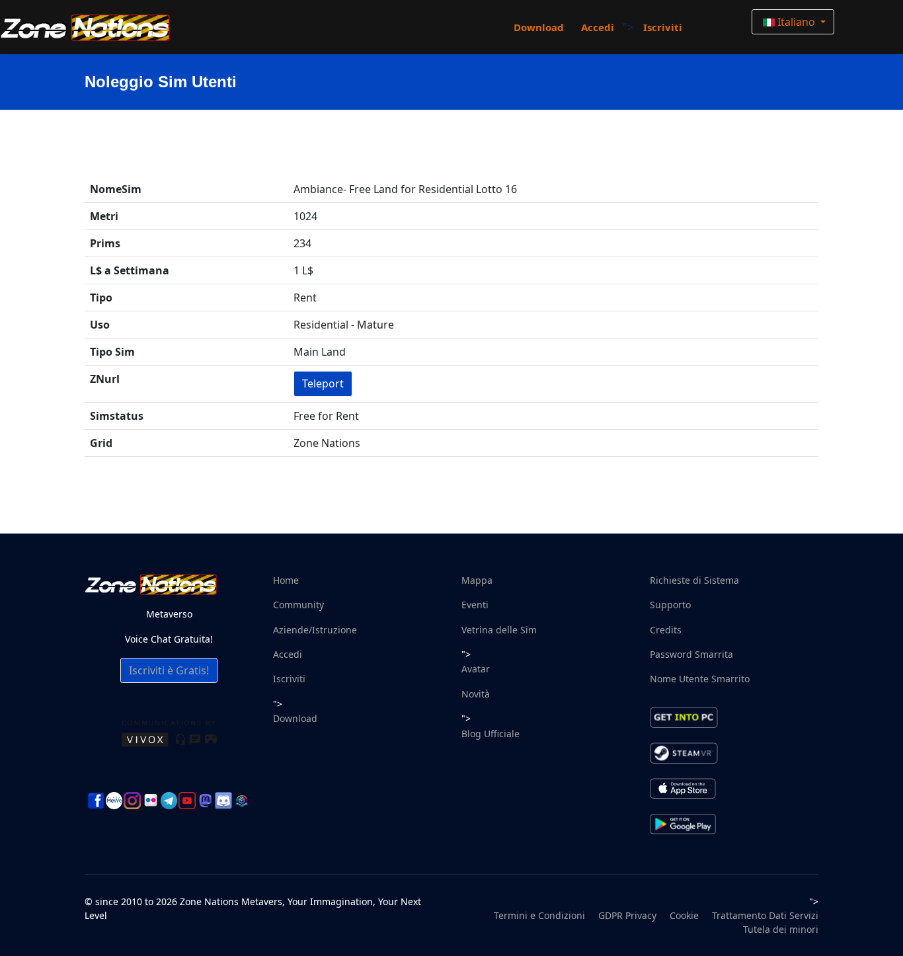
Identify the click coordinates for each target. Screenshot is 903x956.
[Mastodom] (205, 800)
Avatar (475, 668)
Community (298, 604)
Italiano (796, 22)
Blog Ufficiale (490, 733)
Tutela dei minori (780, 929)
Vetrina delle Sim (499, 629)
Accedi (597, 27)
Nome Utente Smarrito (700, 678)
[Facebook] (95, 800)
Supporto (670, 604)
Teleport (323, 383)
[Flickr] (150, 800)
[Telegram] (169, 800)
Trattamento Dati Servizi (765, 915)
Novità (475, 694)
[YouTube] (187, 800)
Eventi (475, 604)
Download (539, 27)
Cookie (684, 915)
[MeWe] (114, 800)
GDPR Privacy (627, 915)
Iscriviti (662, 27)
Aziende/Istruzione (315, 629)
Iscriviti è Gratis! (169, 670)
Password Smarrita (691, 654)
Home (286, 580)
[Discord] (223, 800)
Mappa (476, 580)
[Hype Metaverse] (242, 800)
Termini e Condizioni (539, 915)
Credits (666, 629)
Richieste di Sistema (694, 580)
